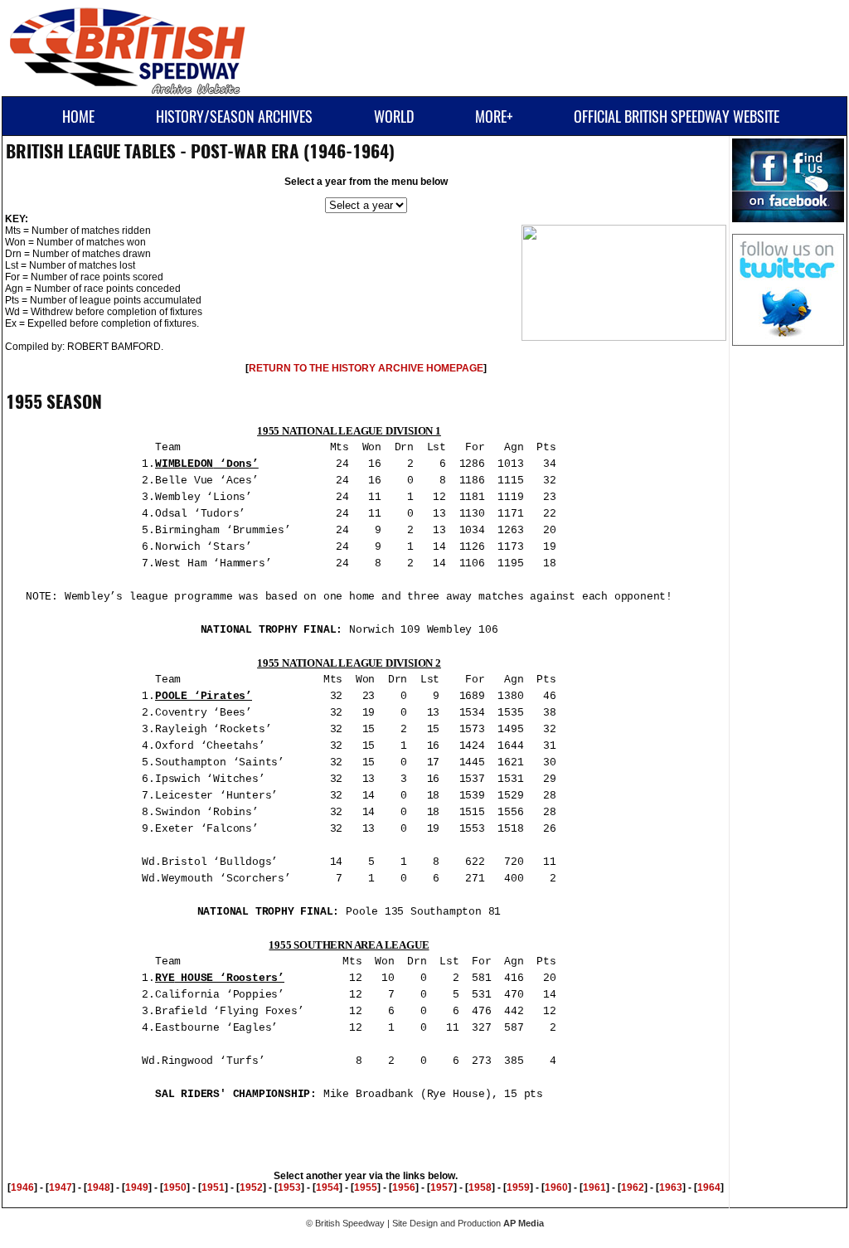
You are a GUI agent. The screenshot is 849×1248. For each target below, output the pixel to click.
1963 (670, 1187)
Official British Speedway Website (676, 116)
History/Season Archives (234, 116)
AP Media (523, 1223)
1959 (518, 1187)
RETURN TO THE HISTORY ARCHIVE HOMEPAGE (366, 368)
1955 (365, 1187)
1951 (213, 1187)
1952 (251, 1187)
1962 (632, 1187)
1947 (60, 1187)
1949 (136, 1187)
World (394, 116)
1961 (594, 1187)
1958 (480, 1187)
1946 (22, 1187)
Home (78, 116)
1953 (289, 1187)
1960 (556, 1187)
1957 (442, 1187)
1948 (98, 1187)
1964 (708, 1187)
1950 (175, 1187)
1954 (327, 1187)
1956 (403, 1187)
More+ (493, 116)
